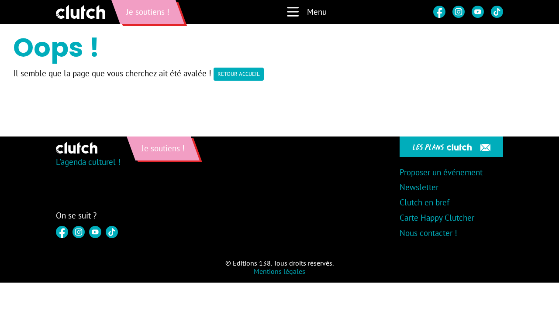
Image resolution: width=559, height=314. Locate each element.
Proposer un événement (441, 172)
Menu (317, 12)
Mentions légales (279, 271)
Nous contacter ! (428, 233)
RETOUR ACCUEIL (238, 74)
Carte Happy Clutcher (437, 217)
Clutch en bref (424, 202)
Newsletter (419, 187)
